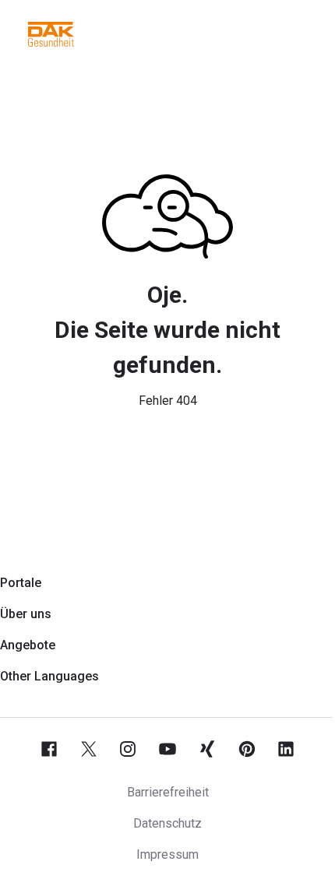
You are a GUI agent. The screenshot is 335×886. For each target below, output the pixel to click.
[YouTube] (167, 749)
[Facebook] (49, 749)
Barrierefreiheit (168, 792)
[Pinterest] (247, 749)
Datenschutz (167, 823)
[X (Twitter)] (88, 749)
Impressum (167, 854)
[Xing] (207, 749)
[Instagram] (127, 749)
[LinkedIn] (286, 749)
